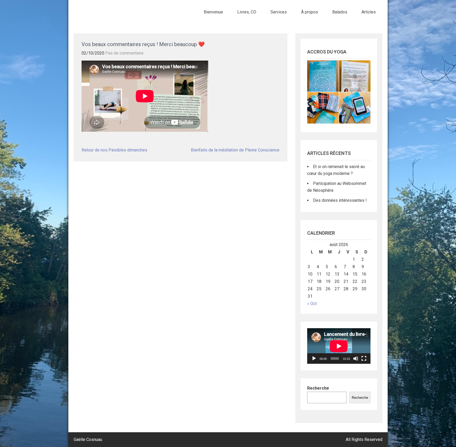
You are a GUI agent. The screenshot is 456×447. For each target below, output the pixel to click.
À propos (309, 11)
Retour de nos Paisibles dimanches (114, 150)
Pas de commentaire (124, 53)
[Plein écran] (364, 358)
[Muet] (355, 358)
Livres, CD (246, 11)
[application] (338, 346)
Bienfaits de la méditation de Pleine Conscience (235, 150)
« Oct (312, 303)
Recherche (318, 388)
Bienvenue (213, 11)
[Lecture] (314, 358)
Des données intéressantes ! (340, 200)
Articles (369, 11)
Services (278, 11)
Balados (339, 11)
